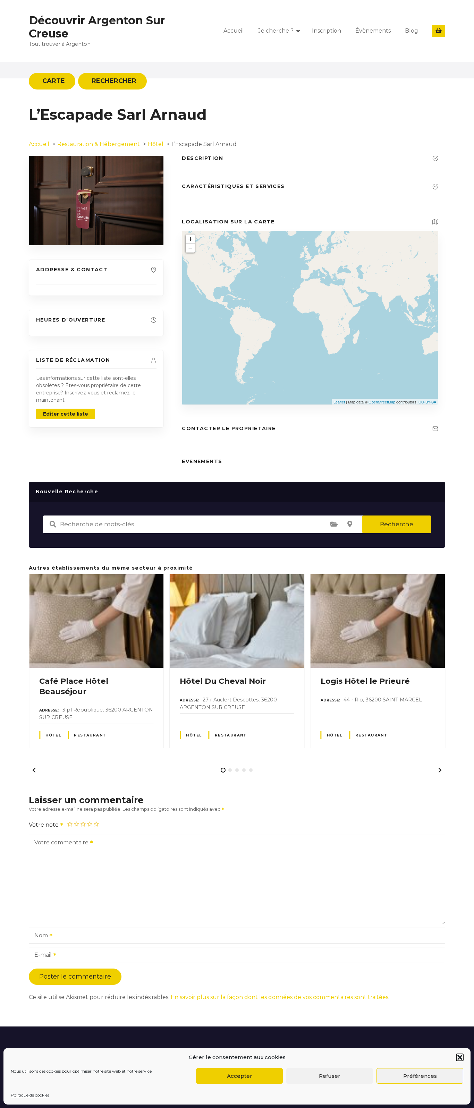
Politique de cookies (30, 1095)
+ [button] (190, 238)
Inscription (326, 30)
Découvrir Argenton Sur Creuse (97, 27)
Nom (39, 936)
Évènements (373, 30)
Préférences (420, 1076)
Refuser (329, 1076)
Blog (411, 30)
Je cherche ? (276, 30)
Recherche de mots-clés (53, 524)
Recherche (396, 524)
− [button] (190, 248)
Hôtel (53, 735)
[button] (459, 1057)
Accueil (233, 30)
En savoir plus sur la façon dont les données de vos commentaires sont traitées (279, 997)
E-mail (41, 956)
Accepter (239, 1076)
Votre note (44, 824)
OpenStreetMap (382, 401)
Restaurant (90, 735)
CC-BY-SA (427, 401)
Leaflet (339, 401)
